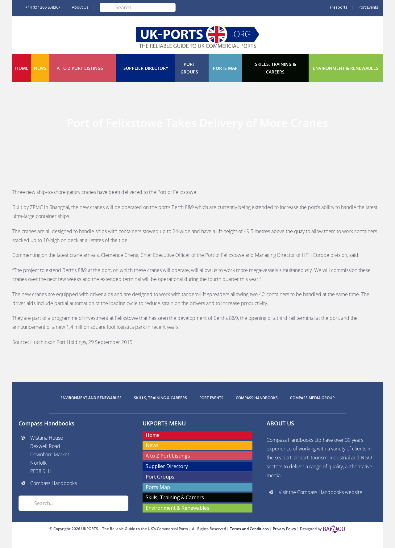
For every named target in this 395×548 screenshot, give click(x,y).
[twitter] (197, 542)
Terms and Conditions (250, 528)
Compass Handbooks (53, 483)
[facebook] (187, 542)
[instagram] (207, 542)
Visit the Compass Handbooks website (320, 492)
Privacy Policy (285, 528)
